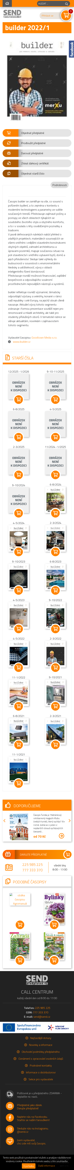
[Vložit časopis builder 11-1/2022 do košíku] (18, 706)
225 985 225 (32, 864)
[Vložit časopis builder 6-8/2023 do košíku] (55, 590)
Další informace (46, 1166)
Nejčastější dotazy (40, 1038)
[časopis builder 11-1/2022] (18, 692)
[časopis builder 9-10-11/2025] (55, 386)
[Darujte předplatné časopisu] (37, 854)
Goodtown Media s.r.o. (44, 337)
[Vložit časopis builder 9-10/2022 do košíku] (55, 628)
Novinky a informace (40, 1045)
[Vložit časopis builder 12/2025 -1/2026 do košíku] (18, 399)
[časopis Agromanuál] (20, 899)
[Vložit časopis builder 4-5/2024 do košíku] (18, 551)
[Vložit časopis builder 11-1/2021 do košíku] (18, 783)
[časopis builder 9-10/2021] (55, 692)
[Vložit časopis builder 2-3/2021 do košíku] (55, 744)
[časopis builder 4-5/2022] (18, 654)
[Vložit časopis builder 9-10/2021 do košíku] (55, 706)
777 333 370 (32, 870)
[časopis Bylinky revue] (54, 909)
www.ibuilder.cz (21, 342)
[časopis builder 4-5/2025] (55, 424)
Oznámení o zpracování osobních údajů (40, 1059)
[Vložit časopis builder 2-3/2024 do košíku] (55, 551)
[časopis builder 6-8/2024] (55, 499)
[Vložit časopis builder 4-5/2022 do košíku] (18, 667)
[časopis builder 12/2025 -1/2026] (18, 386)
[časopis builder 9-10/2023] (18, 576)
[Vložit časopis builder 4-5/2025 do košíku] (55, 437)
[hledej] (66, 3)
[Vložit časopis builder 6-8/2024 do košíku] (55, 513)
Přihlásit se (47, 16)
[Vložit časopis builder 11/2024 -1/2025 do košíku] (55, 474)
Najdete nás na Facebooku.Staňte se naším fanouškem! (33, 1118)
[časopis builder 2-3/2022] (55, 654)
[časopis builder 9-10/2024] (18, 500)
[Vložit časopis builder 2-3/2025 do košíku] (18, 474)
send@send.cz (41, 1017)
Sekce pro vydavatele (41, 1079)
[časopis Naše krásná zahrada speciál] (54, 946)
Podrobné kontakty (41, 1065)
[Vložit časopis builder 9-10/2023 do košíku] (18, 590)
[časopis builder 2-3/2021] (55, 731)
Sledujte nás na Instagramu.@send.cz (33, 1130)
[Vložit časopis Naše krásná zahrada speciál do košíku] (54, 960)
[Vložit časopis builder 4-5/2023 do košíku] (18, 628)
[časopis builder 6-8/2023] (55, 576)
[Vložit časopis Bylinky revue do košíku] (54, 924)
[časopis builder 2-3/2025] (18, 461)
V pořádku (28, 1166)
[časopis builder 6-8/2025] (18, 424)
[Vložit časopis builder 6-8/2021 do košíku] (18, 744)
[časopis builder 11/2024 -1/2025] (55, 461)
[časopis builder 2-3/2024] (55, 538)
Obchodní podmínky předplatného (41, 1052)
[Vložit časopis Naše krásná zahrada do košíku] (20, 960)
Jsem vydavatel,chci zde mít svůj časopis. (31, 1141)
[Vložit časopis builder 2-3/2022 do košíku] (55, 667)
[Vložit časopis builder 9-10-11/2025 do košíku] (55, 399)
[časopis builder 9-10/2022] (55, 615)
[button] (37, 133)
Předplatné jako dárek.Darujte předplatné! (29, 1106)
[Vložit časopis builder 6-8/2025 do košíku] (18, 437)
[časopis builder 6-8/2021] (18, 731)
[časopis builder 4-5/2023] (18, 615)
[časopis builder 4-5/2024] (18, 538)
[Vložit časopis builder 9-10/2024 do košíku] (18, 513)
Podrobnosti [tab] (59, 185)
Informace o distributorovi (41, 1072)
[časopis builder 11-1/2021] (18, 770)
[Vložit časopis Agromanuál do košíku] (20, 924)
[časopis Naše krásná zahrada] (20, 946)
